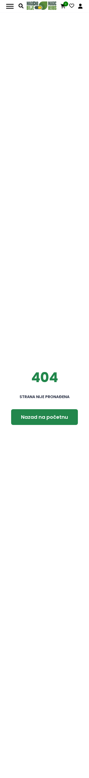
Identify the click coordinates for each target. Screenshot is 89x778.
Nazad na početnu (44, 417)
